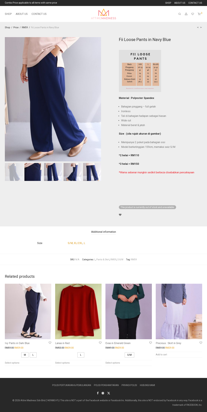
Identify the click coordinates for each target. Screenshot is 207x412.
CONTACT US (195, 3)
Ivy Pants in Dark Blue (17, 343)
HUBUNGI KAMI (147, 385)
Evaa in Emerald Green (118, 343)
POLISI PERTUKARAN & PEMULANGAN (71, 385)
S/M (70, 243)
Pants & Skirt (102, 259)
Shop (7, 27)
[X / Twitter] (108, 393)
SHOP (168, 3)
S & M (120, 259)
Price (16, 27)
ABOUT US (179, 3)
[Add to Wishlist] (120, 215)
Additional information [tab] (103, 231)
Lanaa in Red (62, 343)
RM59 (25, 27)
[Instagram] (102, 393)
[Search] (179, 14)
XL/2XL (78, 243)
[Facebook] (97, 393)
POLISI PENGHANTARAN (106, 385)
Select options (12, 362)
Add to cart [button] (161, 354)
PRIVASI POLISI (129, 385)
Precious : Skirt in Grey (168, 343)
